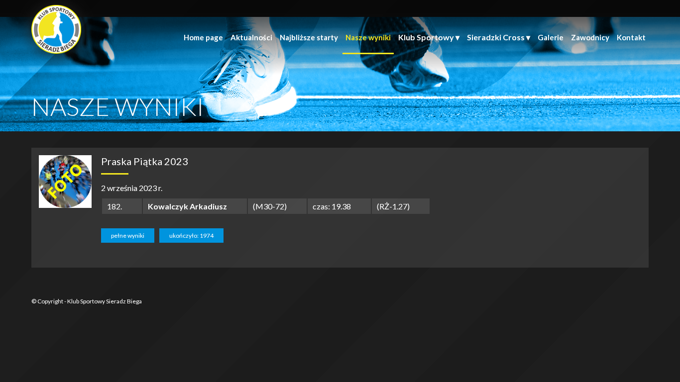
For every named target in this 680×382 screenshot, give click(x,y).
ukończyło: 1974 (191, 235)
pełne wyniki (127, 235)
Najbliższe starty (309, 37)
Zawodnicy (590, 37)
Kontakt (631, 37)
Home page (203, 37)
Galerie (551, 37)
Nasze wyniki (368, 37)
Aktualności (251, 37)
